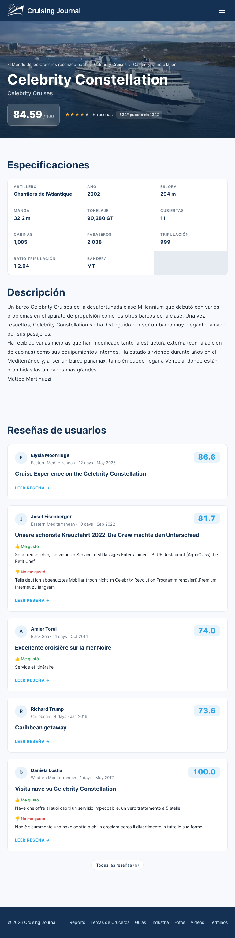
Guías (140, 922)
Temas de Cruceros (110, 922)
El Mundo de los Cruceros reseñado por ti (47, 64)
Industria (160, 922)
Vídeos (197, 922)
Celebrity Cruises (110, 64)
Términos (219, 922)
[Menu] (222, 10)
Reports (77, 922)
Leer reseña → (32, 487)
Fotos (179, 922)
